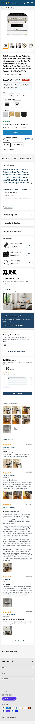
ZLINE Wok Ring (15, 260)
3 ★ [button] (5, 380)
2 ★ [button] (5, 382)
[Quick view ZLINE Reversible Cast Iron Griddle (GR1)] (6, 245)
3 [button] (18, 640)
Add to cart (17, 132)
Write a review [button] (17, 393)
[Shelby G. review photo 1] (7, 567)
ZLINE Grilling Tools (16, 244)
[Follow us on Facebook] (3, 695)
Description (5, 158)
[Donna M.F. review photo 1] (7, 630)
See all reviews (6, 387)
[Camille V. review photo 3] (27, 495)
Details (24, 127)
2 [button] (15, 640)
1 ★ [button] (5, 384)
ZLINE (7, 8)
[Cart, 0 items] (31, 3)
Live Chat (8, 325)
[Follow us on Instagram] (6, 695)
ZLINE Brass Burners (16, 252)
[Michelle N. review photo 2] (17, 463)
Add (29, 245)
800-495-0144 (18, 325)
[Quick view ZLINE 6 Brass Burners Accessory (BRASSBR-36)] (6, 254)
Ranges (13, 8)
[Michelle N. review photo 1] (7, 463)
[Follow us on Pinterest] (10, 695)
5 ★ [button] (5, 377)
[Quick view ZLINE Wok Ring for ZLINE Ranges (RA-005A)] (6, 262)
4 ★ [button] (5, 379)
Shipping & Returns (25, 158)
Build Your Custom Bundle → (17, 351)
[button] (21, 641)
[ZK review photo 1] (7, 602)
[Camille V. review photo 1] (7, 495)
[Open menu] (3, 3)
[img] (7, 445)
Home (2, 8)
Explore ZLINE (9, 289)
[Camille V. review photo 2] (17, 495)
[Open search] (25, 3)
